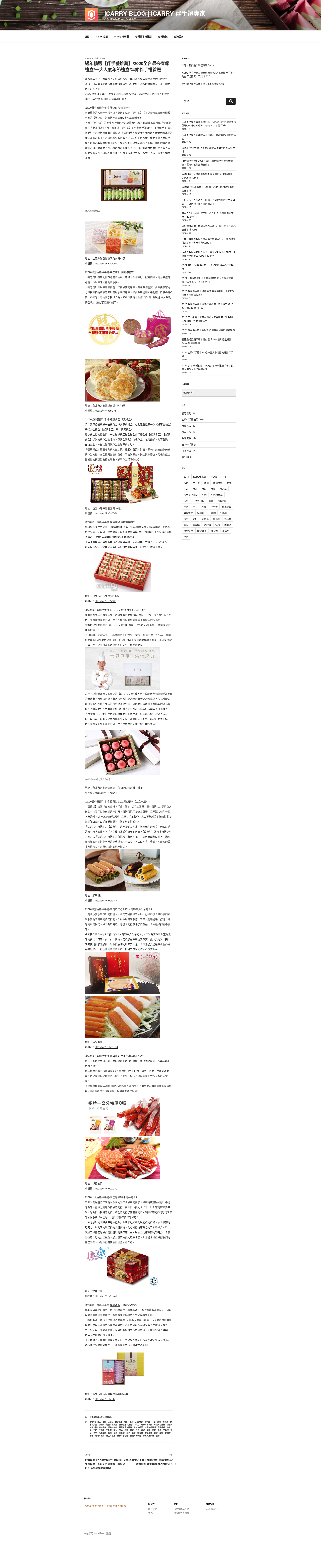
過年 (91, 1435)
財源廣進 (148, 1433)
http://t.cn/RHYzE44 (106, 792)
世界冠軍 (118, 1422)
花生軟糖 (102, 1433)
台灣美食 (178, 36)
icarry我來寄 (199, 476)
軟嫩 (161, 1433)
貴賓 (156, 1433)
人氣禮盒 (139, 1422)
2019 (186, 476)
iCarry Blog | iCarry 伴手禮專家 (154, 13)
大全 (95, 1424)
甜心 (121, 1430)
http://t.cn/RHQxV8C (106, 1188)
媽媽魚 (114, 1424)
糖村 (195, 518)
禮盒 (186, 518)
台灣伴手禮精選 (181, 1512)
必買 (211, 500)
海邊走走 (188, 512)
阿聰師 (227, 524)
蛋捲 (186, 524)
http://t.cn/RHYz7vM (106, 513)
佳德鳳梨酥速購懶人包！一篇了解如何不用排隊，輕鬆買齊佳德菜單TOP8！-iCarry (209, 253)
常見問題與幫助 (181, 1508)
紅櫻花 (205, 518)
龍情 (157, 1435)
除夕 (119, 1435)
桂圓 (141, 1427)
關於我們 (152, 1508)
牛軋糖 (101, 1430)
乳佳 (126, 1422)
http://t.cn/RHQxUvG (106, 1047)
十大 (186, 488)
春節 (135, 1427)
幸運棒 (162, 1424)
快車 (91, 1427)
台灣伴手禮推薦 (143, 36)
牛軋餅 (109, 1430)
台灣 (213, 488)
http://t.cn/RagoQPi (105, 410)
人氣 (186, 482)
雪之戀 (125, 1435)
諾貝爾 (114, 107)
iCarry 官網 (102, 36)
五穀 (131, 1422)
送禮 (217, 524)
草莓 (110, 1433)
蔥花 (128, 1433)
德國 (169, 1424)
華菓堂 (114, 801)
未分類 (185, 457)
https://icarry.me (215, 83)
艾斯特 (166, 1430)
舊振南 (227, 518)
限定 (113, 1435)
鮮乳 (145, 1435)
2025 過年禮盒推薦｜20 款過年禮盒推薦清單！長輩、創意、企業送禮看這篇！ (207, 367)
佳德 (153, 1422)
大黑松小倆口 (191, 494)
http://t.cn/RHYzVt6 (105, 601)
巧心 (143, 1424)
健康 (229, 482)
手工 (195, 506)
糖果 (132, 1430)
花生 (95, 1433)
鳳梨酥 (151, 1435)
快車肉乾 (115, 1055)
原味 (159, 1422)
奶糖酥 (101, 1424)
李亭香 (214, 506)
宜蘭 (130, 1424)
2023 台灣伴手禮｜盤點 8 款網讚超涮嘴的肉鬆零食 (208, 330)
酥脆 (102, 1435)
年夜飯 (149, 1424)
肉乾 (154, 1430)
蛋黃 (134, 1433)
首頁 (87, 36)
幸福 (156, 1424)
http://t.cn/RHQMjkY (106, 900)
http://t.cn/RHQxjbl (105, 1399)
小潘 (204, 494)
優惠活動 (186, 413)
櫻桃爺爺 (115, 1305)
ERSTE (93, 1422)
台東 (204, 488)
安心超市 (122, 1424)
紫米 (143, 1430)
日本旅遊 (186, 450)
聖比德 (216, 518)
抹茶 (115, 1427)
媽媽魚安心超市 (119, 909)
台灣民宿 (186, 432)
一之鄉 (214, 476)
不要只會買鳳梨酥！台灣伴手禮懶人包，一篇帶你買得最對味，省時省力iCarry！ (209, 240)
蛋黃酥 (196, 524)
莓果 (115, 1433)
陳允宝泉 (188, 530)
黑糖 (186, 536)
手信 (186, 506)
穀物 (126, 1430)
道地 (97, 1435)
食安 (132, 1435)
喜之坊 (114, 272)
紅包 (137, 1430)
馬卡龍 (138, 1435)
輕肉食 (168, 1433)
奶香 (108, 1424)
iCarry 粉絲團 (121, 36)
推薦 (130, 1427)
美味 (148, 1430)
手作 (104, 1427)
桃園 (146, 1427)
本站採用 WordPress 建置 (97, 1533)
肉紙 (159, 1430)
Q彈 (104, 1422)
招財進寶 (122, 1427)
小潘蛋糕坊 (217, 494)
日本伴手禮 (187, 444)
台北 (195, 488)
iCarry (103, 58)
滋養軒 (200, 512)
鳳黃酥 (225, 530)
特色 (150, 1512)
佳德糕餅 (217, 482)
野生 (108, 1435)
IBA (99, 1422)
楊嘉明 (153, 1427)
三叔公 (110, 1422)
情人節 (98, 1427)
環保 (115, 1430)
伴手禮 (147, 1422)
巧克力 (136, 1424)
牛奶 (95, 1430)
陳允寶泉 (202, 530)
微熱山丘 (199, 500)
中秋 (224, 476)
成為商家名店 (212, 1508)
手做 (110, 1427)
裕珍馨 (207, 524)
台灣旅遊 (163, 36)
